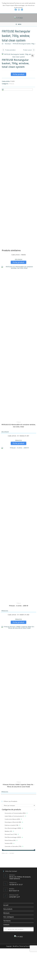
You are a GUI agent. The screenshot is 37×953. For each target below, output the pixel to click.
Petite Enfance (10, 840)
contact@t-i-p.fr (14, 897)
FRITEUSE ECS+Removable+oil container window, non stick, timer (19, 426)
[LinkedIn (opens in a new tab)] (21, 10)
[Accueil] (2, 44)
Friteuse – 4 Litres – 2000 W (18, 606)
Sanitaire (8, 843)
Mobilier (8, 831)
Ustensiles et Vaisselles (13, 846)
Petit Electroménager (13, 837)
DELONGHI (18, 259)
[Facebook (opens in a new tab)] (15, 10)
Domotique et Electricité (13, 822)
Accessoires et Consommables (15, 813)
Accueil (5, 905)
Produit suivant (27, 50)
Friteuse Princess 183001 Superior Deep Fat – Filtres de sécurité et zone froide (18, 786)
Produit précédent (10, 50)
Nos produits (7, 909)
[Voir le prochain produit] (33, 50)
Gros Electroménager (13, 828)
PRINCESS (18, 440)
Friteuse (11, 84)
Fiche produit (18, 74)
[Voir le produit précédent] (3, 50)
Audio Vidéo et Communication (14, 816)
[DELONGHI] (17, 165)
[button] (32, 55)
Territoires (7, 921)
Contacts (6, 925)
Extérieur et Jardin (11, 825)
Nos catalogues (8, 917)
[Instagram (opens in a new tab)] (18, 10)
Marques (6, 913)
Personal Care (11, 834)
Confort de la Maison (12, 819)
